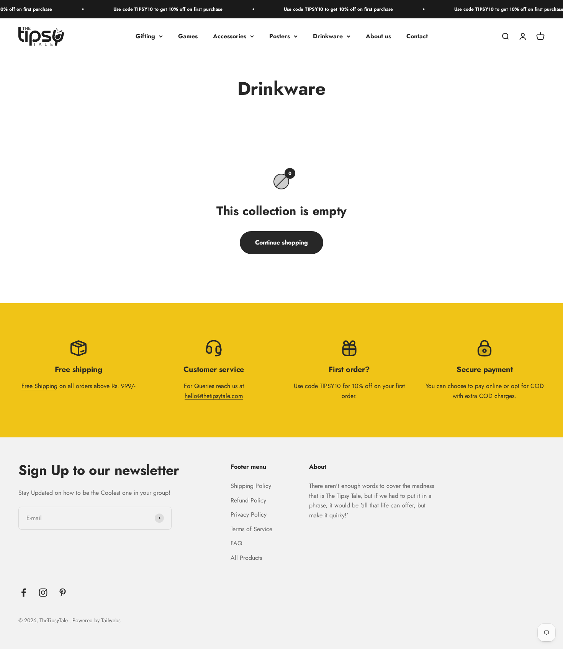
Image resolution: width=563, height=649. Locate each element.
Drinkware (328, 36)
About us (378, 36)
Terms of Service (251, 529)
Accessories (229, 36)
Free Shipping (39, 386)
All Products (246, 557)
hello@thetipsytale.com (214, 395)
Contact (417, 36)
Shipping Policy (251, 485)
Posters (279, 36)
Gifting (145, 36)
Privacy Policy (249, 514)
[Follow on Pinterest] (62, 592)
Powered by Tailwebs (96, 620)
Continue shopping (281, 242)
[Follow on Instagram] (43, 592)
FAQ (236, 543)
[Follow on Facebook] (23, 592)
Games (188, 36)
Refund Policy (248, 500)
